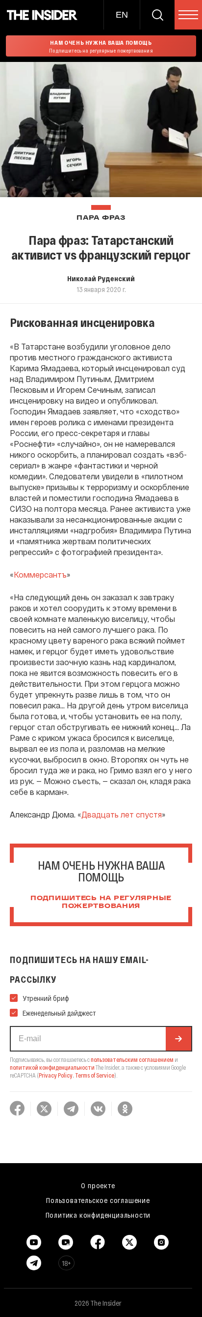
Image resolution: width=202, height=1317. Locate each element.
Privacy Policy (56, 1075)
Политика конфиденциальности (98, 1214)
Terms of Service (94, 1075)
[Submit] (178, 1039)
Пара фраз (100, 218)
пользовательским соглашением (132, 1059)
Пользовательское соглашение (98, 1200)
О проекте (98, 1185)
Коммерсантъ (40, 574)
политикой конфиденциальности (52, 1067)
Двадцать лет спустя (121, 814)
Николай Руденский (101, 278)
